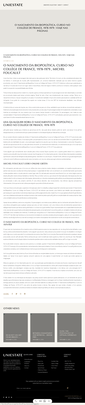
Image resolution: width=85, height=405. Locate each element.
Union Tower (54, 365)
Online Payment (28, 359)
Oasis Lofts (40, 363)
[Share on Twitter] (16, 293)
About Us (26, 365)
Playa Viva (40, 361)
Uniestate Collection (49, 5)
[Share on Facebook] (12, 293)
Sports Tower (41, 368)
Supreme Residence (43, 372)
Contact (65, 5)
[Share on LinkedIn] (24, 293)
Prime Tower (41, 365)
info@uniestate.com (70, 363)
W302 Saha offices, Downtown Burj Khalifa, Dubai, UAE (70, 367)
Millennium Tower (42, 370)
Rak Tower (54, 368)
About (60, 5)
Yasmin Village (54, 363)
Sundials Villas (54, 361)
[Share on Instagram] (20, 293)
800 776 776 (68, 361)
